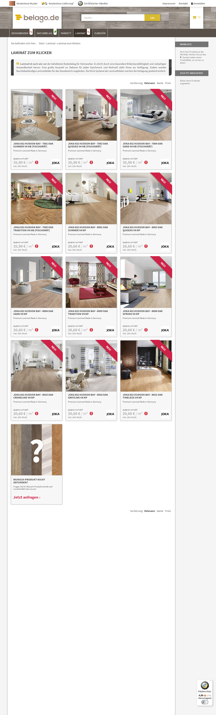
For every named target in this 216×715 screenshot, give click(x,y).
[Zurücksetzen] (141, 17)
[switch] (204, 702)
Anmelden (198, 3)
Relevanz (149, 83)
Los (152, 17)
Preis (168, 83)
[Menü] (211, 682)
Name (160, 83)
